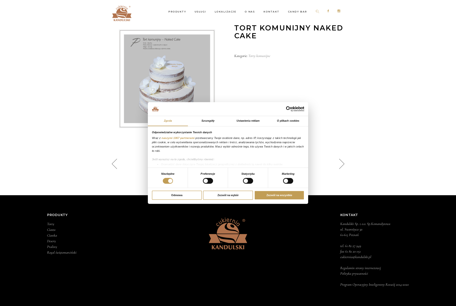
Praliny (52, 247)
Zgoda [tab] (168, 120)
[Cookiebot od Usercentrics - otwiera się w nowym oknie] (288, 109)
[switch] (208, 181)
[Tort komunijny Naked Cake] (167, 79)
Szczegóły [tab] (207, 120)
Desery (51, 241)
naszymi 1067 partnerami (178, 137)
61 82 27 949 (353, 246)
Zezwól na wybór (228, 195)
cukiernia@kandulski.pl (355, 257)
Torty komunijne (259, 56)
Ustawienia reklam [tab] (248, 120)
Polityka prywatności (354, 273)
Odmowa (176, 195)
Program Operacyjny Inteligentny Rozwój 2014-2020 (374, 284)
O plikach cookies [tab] (288, 120)
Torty (50, 224)
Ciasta (51, 230)
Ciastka (52, 235)
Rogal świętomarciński (61, 252)
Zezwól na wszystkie (279, 195)
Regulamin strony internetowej (360, 268)
